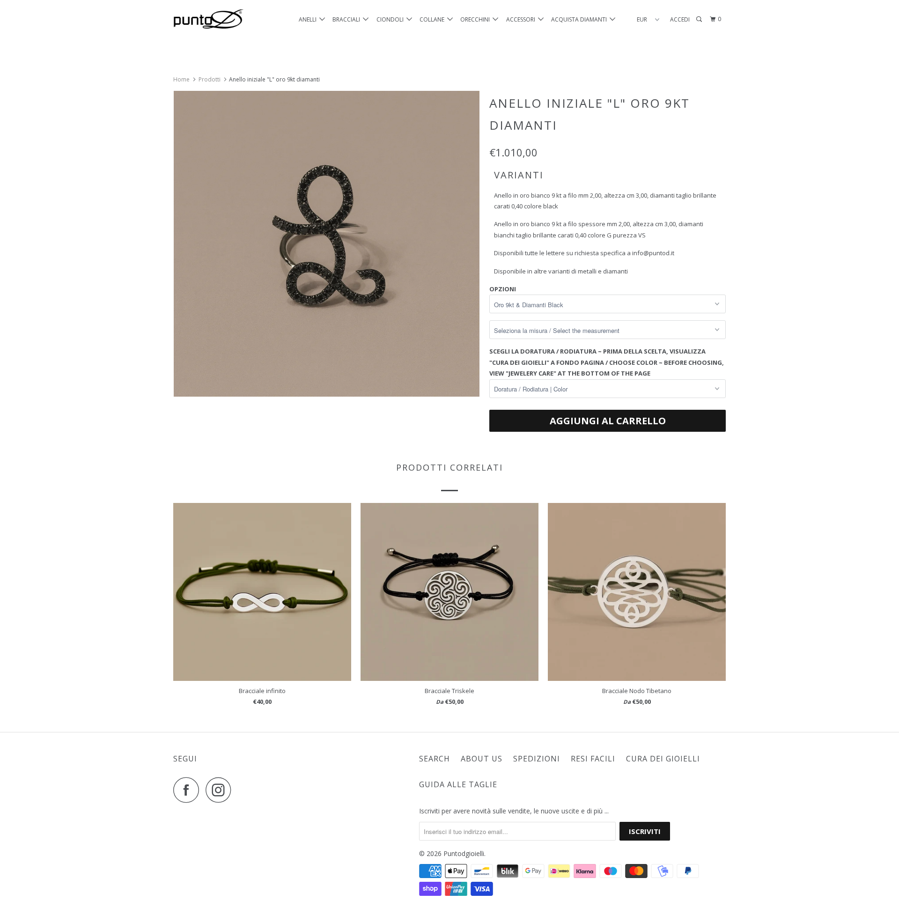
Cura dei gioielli (663, 758)
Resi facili (593, 758)
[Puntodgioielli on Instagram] (221, 790)
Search (434, 758)
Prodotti (210, 79)
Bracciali (347, 19)
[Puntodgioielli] (221, 19)
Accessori (522, 19)
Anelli (309, 19)
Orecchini (476, 19)
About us (481, 758)
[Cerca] (699, 19)
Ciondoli (391, 19)
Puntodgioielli (463, 853)
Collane (433, 19)
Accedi (680, 19)
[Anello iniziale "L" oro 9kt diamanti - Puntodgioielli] (326, 243)
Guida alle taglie (458, 784)
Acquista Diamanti (580, 19)
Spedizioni (536, 758)
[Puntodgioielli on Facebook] (188, 790)
